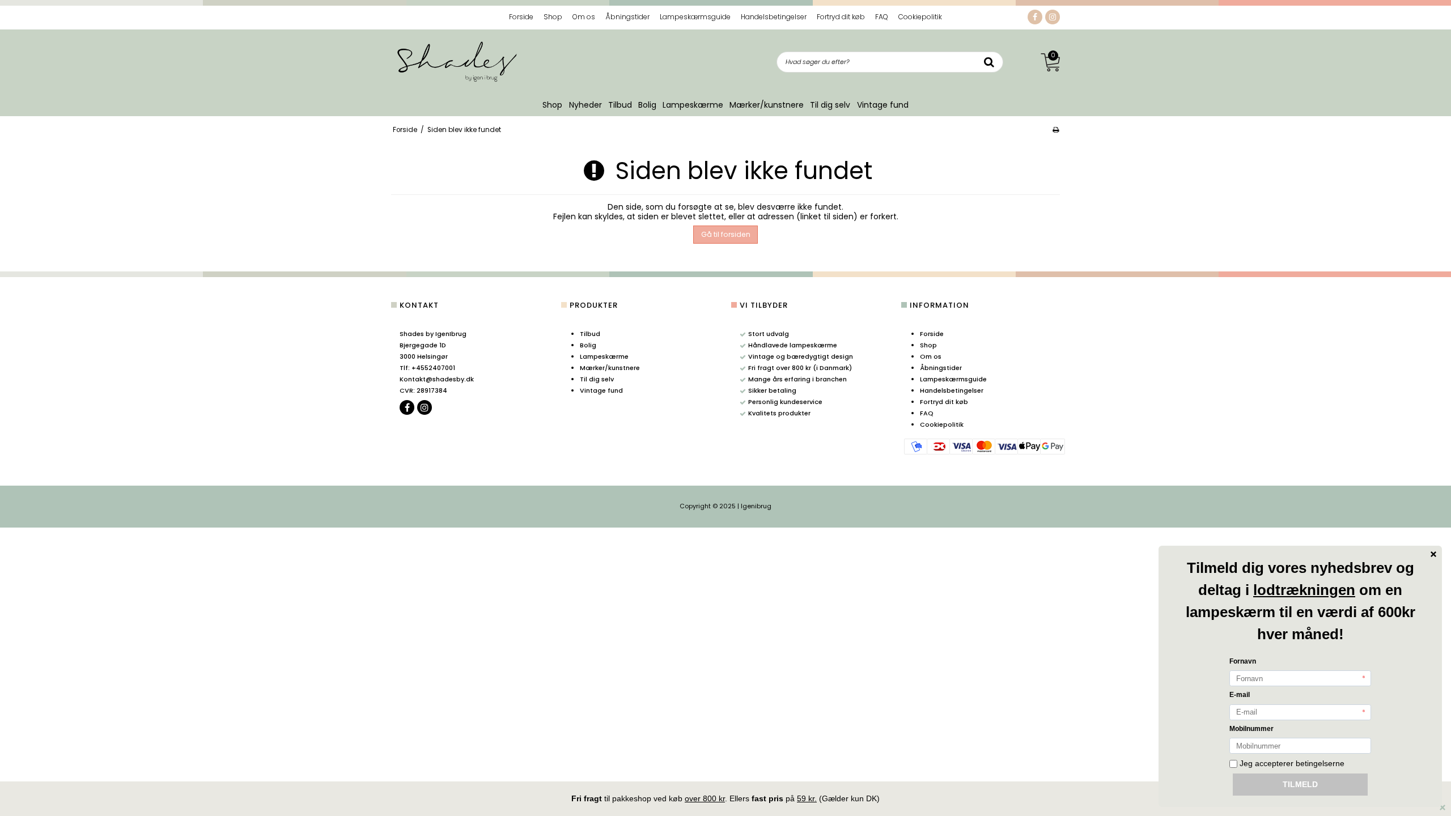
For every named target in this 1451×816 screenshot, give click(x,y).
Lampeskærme (693, 104)
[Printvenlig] (1055, 129)
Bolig (647, 104)
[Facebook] (1035, 17)
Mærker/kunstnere (766, 104)
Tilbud (620, 104)
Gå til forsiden (725, 234)
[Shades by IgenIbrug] (456, 61)
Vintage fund (883, 104)
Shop (552, 104)
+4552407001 (427, 367)
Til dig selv (830, 104)
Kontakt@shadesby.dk (437, 379)
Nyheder (585, 104)
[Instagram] (1052, 17)
